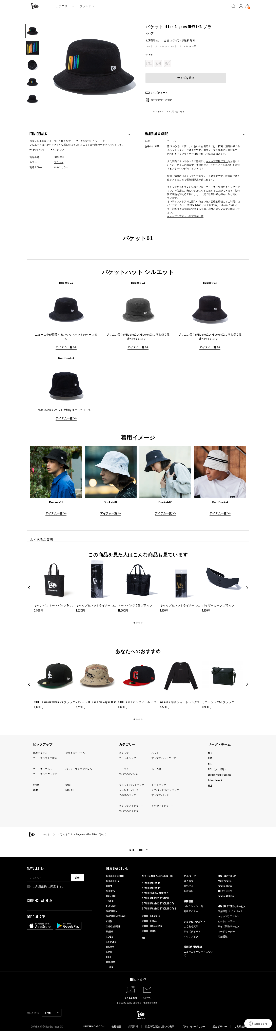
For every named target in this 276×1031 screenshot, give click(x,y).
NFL (210, 763)
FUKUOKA (110, 961)
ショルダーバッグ (128, 789)
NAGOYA (110, 946)
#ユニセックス (57, 150)
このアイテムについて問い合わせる (167, 111)
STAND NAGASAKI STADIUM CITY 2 (159, 908)
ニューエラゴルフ (42, 768)
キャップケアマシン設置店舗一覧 (185, 216)
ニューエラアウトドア (45, 773)
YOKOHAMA (111, 911)
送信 (77, 877)
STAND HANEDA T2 (151, 888)
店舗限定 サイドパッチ (230, 911)
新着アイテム (40, 752)
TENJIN (109, 967)
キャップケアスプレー (196, 175)
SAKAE (109, 951)
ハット (149, 46)
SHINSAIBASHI (113, 926)
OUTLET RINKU (149, 931)
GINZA (109, 886)
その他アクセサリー (162, 805)
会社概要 (116, 1026)
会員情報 (188, 891)
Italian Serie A (215, 780)
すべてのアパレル (128, 773)
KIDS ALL (69, 789)
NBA (210, 758)
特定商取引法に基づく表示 (159, 1026)
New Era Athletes (226, 896)
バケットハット (168, 46)
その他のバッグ (127, 794)
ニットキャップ (127, 758)
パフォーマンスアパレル (78, 768)
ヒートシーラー (226, 921)
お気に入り (190, 885)
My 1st (36, 784)
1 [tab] (134, 622)
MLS (210, 785)
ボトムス (156, 768)
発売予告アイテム (75, 752)
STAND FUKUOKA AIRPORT (155, 893)
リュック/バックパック (131, 784)
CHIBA (109, 921)
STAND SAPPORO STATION (155, 898)
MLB (210, 752)
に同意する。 (48, 886)
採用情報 (133, 1026)
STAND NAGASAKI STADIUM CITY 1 (158, 903)
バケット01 (190, 46)
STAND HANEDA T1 (151, 883)
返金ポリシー (220, 1026)
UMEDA (109, 931)
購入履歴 (188, 880)
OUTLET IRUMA (149, 920)
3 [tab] (139, 622)
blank (144, 881)
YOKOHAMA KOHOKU (115, 916)
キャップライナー (184, 153)
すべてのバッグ (160, 794)
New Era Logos (225, 885)
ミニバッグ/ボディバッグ (165, 789)
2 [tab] (137, 622)
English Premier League (219, 774)
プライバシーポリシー (193, 1026)
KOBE (108, 956)
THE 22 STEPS (225, 891)
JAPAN (47, 1013)
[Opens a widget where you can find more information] (258, 1024)
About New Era (225, 880)
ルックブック (191, 936)
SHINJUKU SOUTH (115, 876)
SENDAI (109, 936)
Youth (35, 789)
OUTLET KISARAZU (151, 915)
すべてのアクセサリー (131, 810)
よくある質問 (191, 926)
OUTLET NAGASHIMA (152, 925)
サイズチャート (192, 931)
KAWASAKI (111, 906)
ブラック (58, 162)
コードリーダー (226, 931)
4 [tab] (141, 622)
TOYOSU (110, 901)
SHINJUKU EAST (114, 881)
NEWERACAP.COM (93, 1026)
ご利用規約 (40, 886)
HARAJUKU (111, 896)
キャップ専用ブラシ (217, 161)
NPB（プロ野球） (217, 769)
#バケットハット (37, 150)
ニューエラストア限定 (45, 758)
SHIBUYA (110, 891)
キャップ (124, 752)
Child (68, 784)
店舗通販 (223, 936)
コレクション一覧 (193, 906)
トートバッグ (159, 784)
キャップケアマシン (229, 916)
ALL (143, 938)
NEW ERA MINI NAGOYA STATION (157, 876)
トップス (124, 768)
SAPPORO (111, 941)
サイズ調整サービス (229, 926)
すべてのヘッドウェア (164, 758)
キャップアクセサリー (131, 805)
